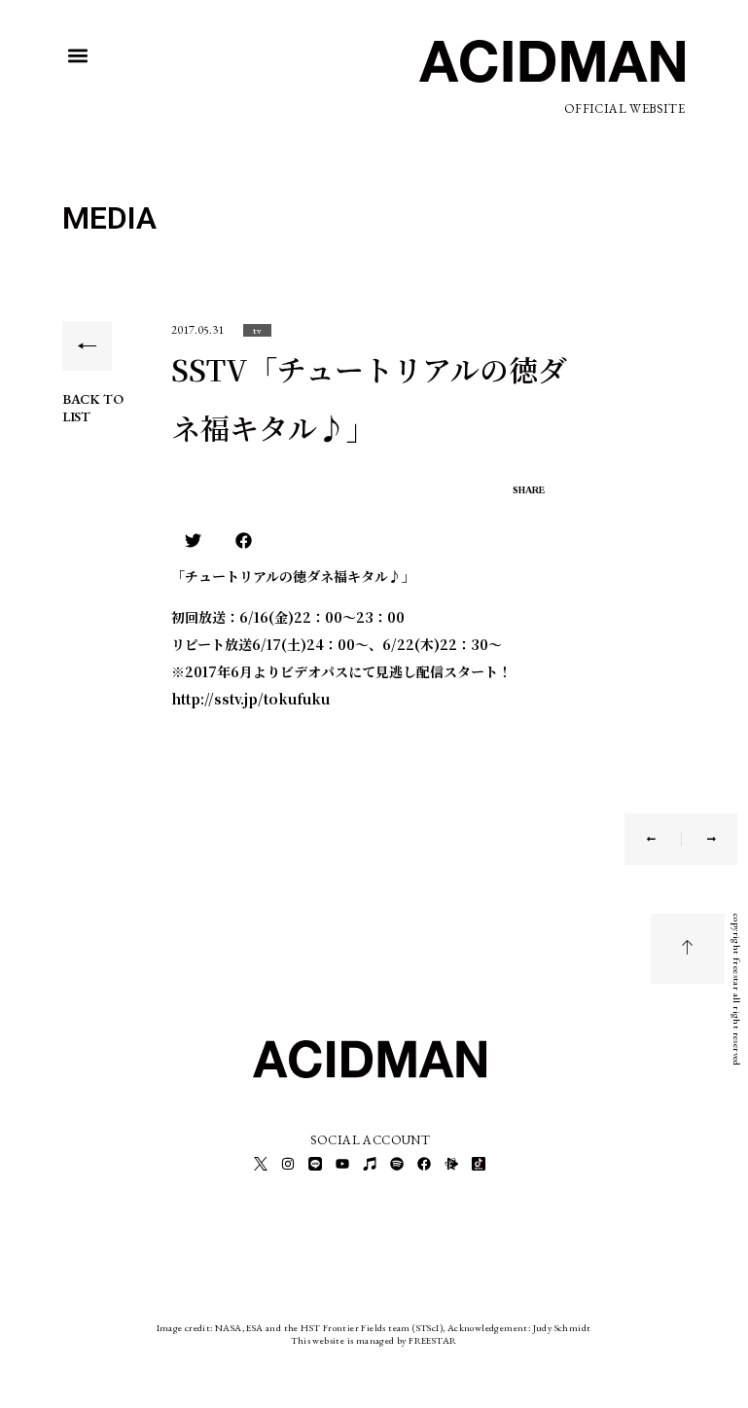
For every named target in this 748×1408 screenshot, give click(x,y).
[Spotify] (396, 1163)
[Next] (699, 839)
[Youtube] (342, 1163)
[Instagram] (288, 1163)
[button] (78, 56)
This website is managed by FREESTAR (374, 1340)
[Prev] (664, 839)
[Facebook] (424, 1163)
